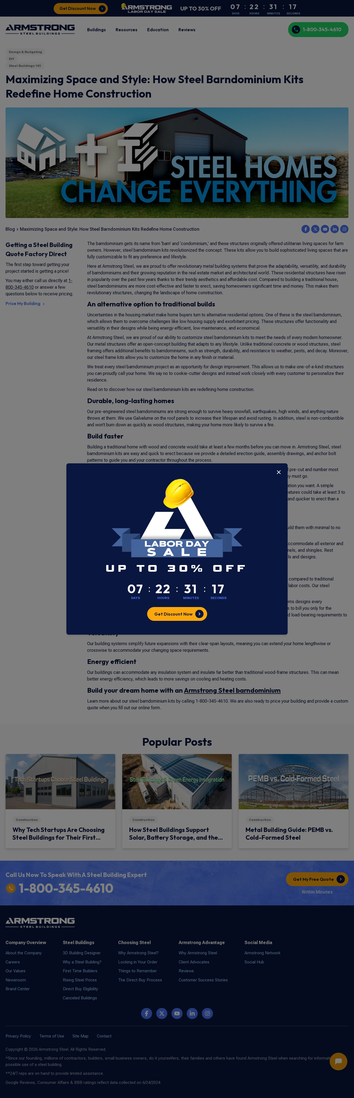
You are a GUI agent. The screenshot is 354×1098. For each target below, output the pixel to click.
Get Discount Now (173, 614)
